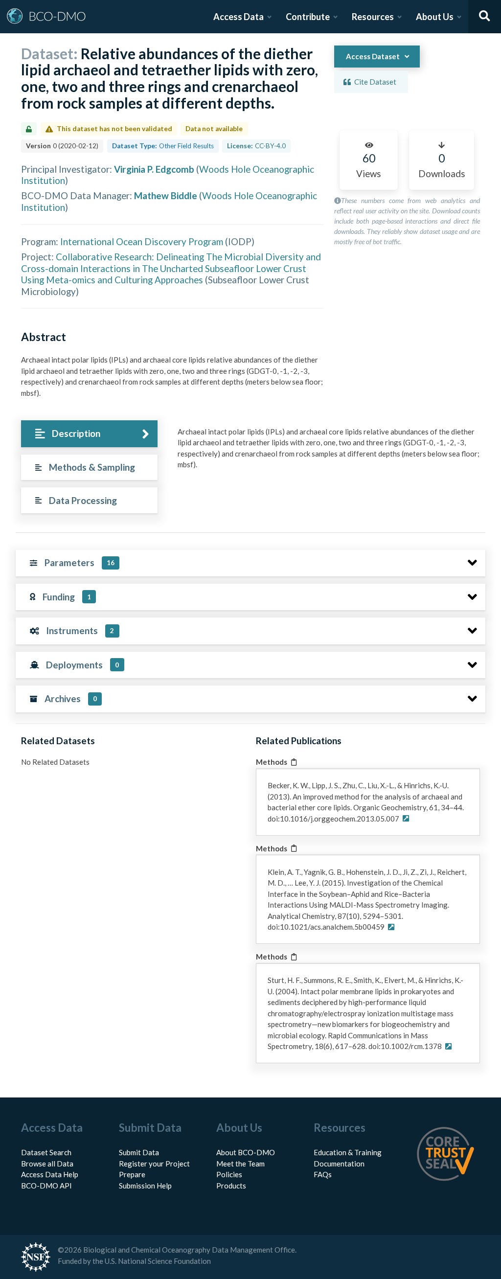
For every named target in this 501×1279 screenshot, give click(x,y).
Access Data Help (49, 1174)
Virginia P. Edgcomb (154, 169)
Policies (229, 1174)
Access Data (238, 16)
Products (231, 1185)
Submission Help (145, 1185)
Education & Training (348, 1152)
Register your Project (154, 1163)
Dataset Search (46, 1152)
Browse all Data (47, 1163)
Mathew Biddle (165, 195)
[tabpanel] (329, 452)
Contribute (308, 16)
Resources (373, 16)
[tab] (89, 433)
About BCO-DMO (245, 1152)
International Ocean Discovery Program (141, 241)
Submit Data (139, 1152)
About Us (435, 16)
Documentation (339, 1163)
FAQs (323, 1174)
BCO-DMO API (46, 1185)
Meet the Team (240, 1163)
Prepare (132, 1174)
